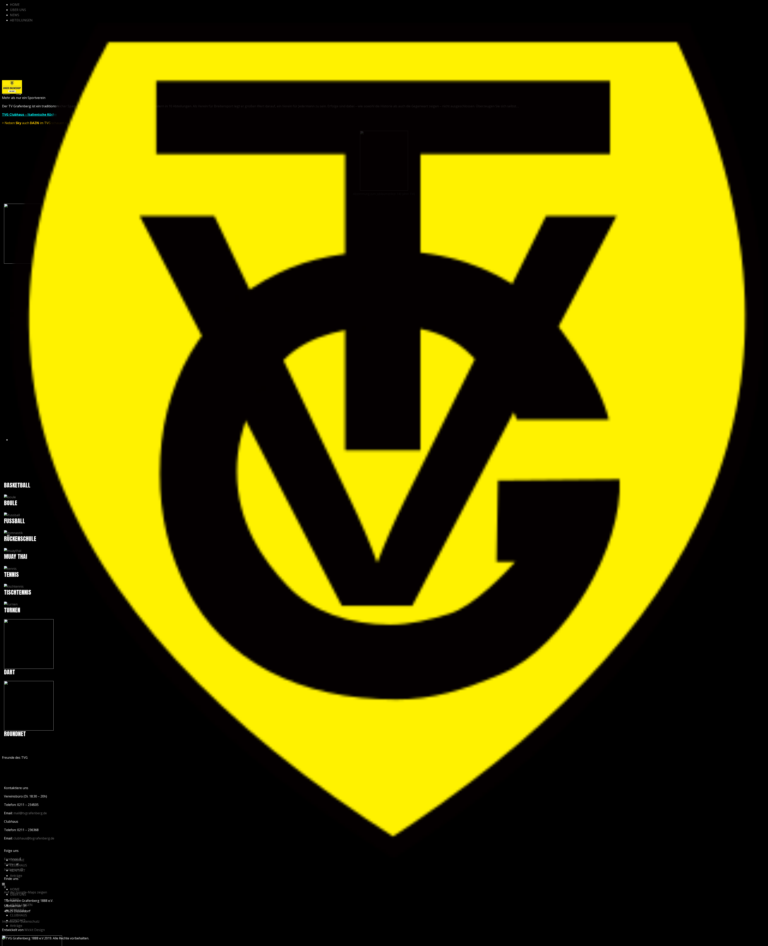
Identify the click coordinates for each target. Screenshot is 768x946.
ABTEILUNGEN (21, 20)
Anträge (16, 875)
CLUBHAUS (18, 865)
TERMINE (17, 860)
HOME (15, 4)
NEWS (14, 15)
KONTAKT (17, 870)
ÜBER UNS (18, 10)
